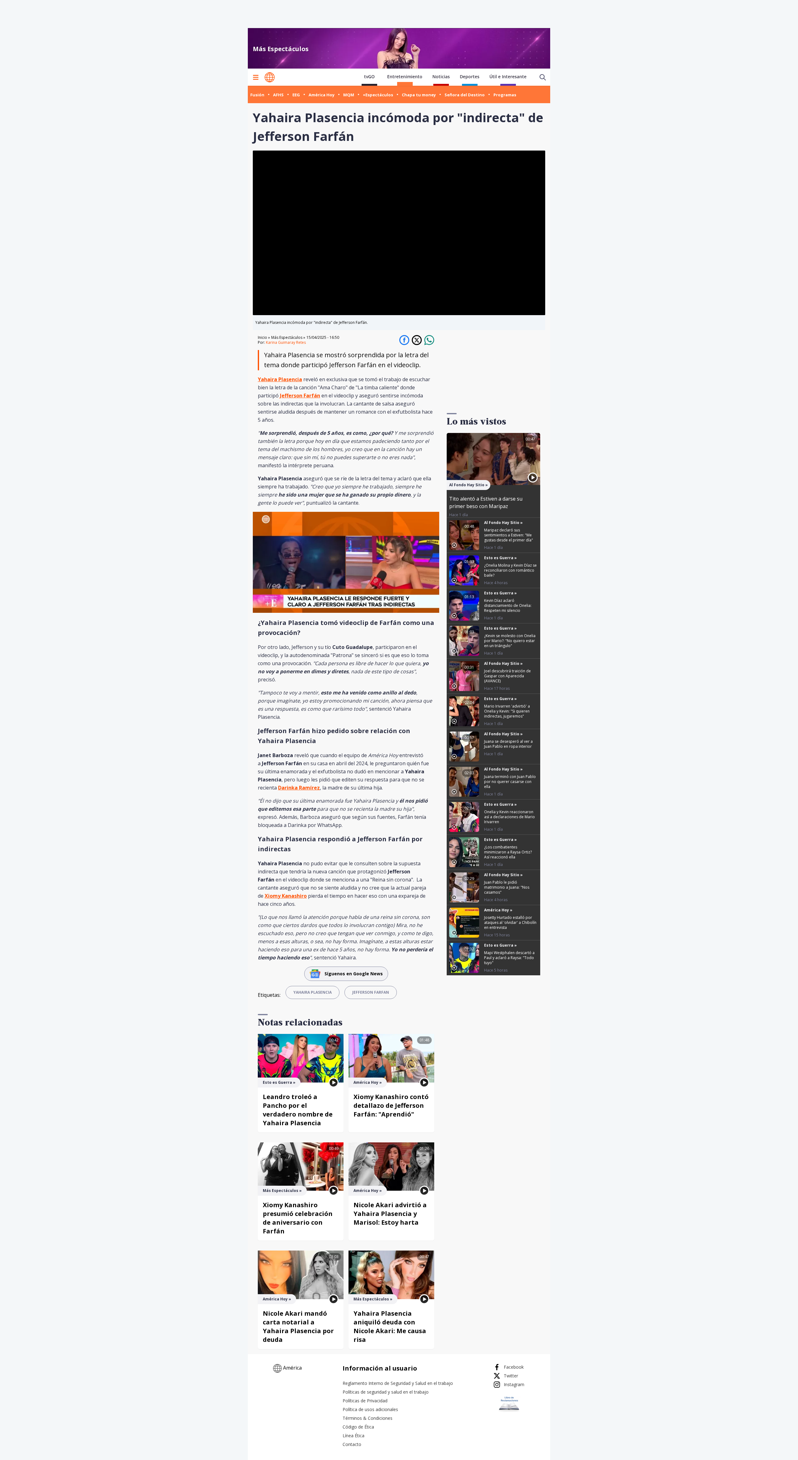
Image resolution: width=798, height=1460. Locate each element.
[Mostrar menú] (255, 77)
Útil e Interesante (507, 76)
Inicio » (264, 337)
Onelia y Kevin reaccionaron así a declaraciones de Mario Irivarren (509, 816)
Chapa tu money (419, 95)
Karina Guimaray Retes (286, 342)
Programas (504, 95)
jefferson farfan (370, 992)
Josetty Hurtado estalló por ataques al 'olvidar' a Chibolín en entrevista (510, 922)
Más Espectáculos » (288, 337)
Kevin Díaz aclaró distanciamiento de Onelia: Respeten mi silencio (507, 605)
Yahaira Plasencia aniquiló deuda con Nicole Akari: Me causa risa (389, 1326)
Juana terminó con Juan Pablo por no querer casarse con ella (510, 781)
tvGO (369, 76)
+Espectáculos (378, 95)
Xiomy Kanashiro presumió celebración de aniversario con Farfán (298, 1218)
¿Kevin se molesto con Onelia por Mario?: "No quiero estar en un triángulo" (510, 640)
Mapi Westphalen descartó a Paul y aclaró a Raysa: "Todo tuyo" (509, 957)
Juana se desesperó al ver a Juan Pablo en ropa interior (508, 744)
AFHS (278, 95)
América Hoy (321, 95)
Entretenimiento (404, 76)
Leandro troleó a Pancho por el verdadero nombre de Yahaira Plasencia (298, 1110)
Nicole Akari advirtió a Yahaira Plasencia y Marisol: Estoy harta (390, 1214)
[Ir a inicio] (270, 77)
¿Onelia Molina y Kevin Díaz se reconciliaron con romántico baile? (510, 570)
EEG (296, 95)
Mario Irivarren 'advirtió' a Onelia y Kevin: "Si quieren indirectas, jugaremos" (507, 711)
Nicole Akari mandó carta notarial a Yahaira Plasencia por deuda (298, 1326)
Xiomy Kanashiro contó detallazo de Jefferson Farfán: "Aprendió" (391, 1105)
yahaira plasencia (312, 992)
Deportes (469, 76)
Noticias (441, 76)
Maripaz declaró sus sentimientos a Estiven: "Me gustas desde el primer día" (508, 535)
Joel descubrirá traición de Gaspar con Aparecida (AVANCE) (507, 676)
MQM (348, 95)
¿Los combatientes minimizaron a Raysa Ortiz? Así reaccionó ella (508, 852)
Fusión (257, 95)
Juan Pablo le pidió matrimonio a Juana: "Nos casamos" (506, 887)
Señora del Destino (465, 95)
